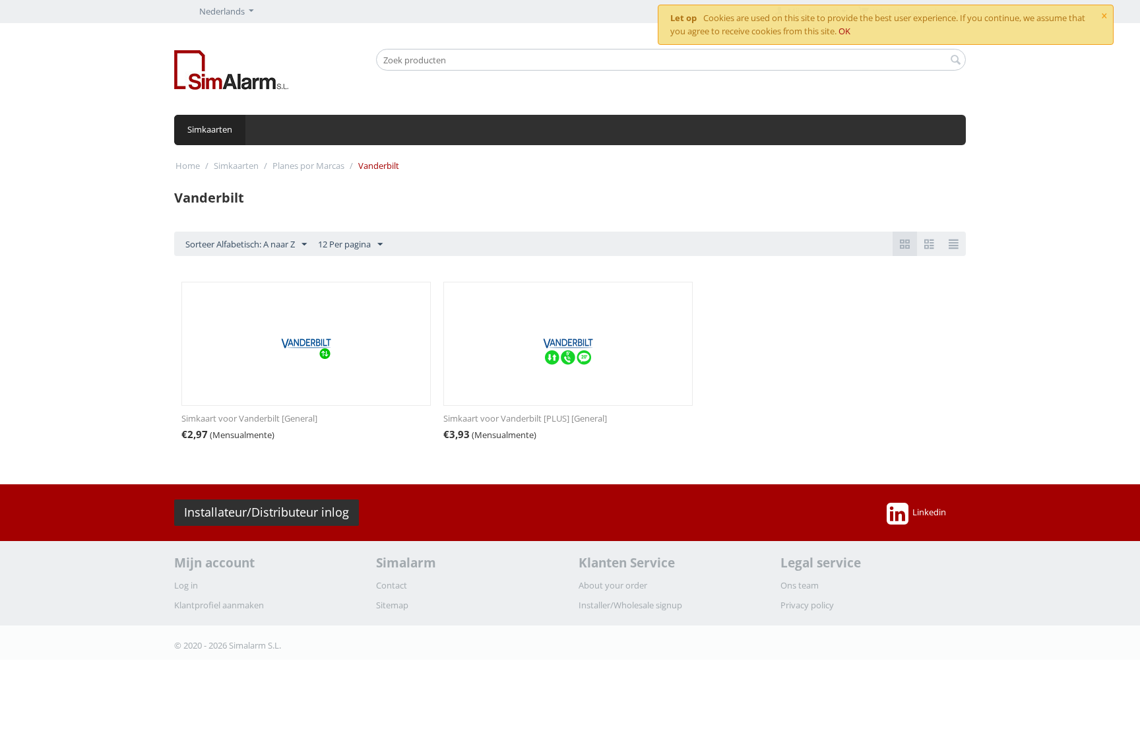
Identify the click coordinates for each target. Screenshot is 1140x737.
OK (844, 31)
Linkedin (929, 512)
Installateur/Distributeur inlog (266, 512)
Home (187, 166)
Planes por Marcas (308, 166)
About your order (613, 585)
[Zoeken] (956, 60)
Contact (391, 585)
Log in (186, 585)
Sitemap (392, 605)
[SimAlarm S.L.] (231, 69)
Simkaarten (209, 129)
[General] (249, 418)
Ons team (799, 585)
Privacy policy (807, 605)
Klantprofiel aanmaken (219, 605)
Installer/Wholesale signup (630, 605)
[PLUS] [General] (525, 418)
